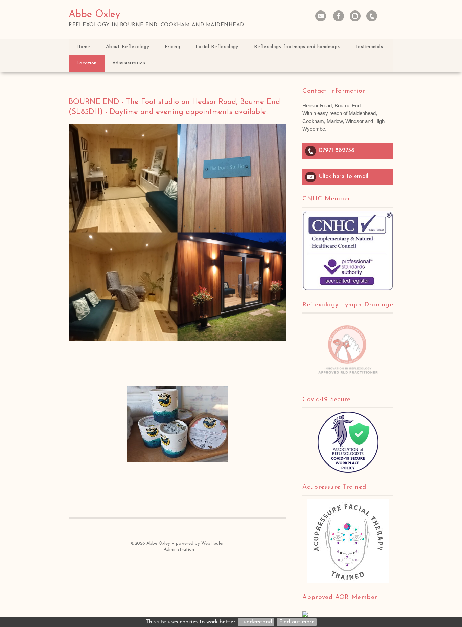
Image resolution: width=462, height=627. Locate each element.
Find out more (297, 622)
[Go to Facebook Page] (338, 16)
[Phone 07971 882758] (372, 16)
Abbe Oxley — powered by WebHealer (185, 543)
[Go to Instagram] (355, 16)
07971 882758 (336, 150)
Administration (179, 549)
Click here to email (343, 176)
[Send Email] (321, 16)
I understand (256, 622)
